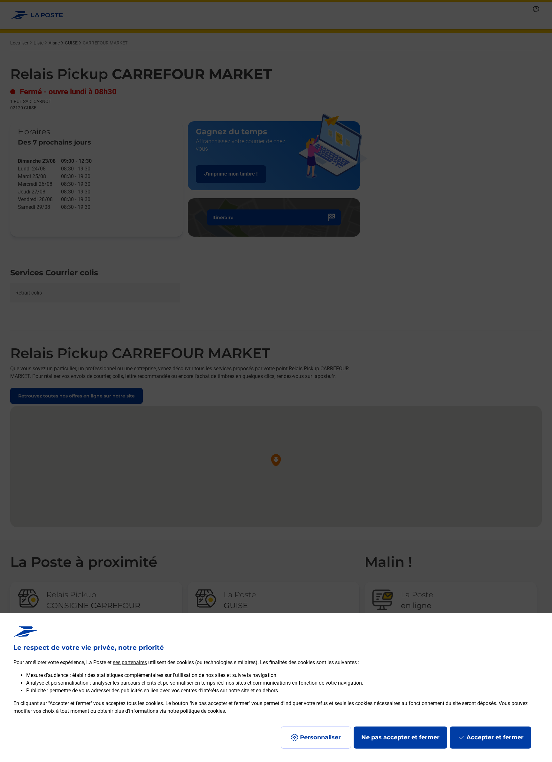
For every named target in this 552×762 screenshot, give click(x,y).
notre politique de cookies (196, 711)
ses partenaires (130, 662)
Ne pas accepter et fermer (400, 737)
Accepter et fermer (495, 737)
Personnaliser (320, 737)
